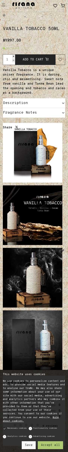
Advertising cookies (44, 436)
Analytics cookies (17, 436)
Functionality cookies (45, 428)
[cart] (62, 6)
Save (28, 445)
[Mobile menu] (4, 6)
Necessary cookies (17, 428)
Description (15, 103)
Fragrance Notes (20, 112)
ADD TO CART (34, 60)
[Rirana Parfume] (24, 6)
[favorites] (55, 6)
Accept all (50, 445)
